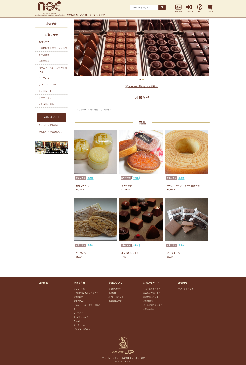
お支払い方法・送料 (152, 293)
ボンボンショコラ (47, 85)
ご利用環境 (148, 301)
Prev (77, 47)
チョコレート (45, 91)
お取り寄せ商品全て (49, 104)
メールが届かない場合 (152, 305)
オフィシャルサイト (186, 289)
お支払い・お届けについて (52, 132)
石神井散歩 (44, 55)
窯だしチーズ (45, 42)
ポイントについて (116, 297)
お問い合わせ (149, 309)
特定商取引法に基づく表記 (133, 358)
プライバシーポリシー (110, 358)
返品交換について (151, 297)
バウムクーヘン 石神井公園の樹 (183, 186)
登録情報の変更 (115, 301)
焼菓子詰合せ (45, 61)
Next (205, 47)
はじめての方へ (115, 289)
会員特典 (112, 293)
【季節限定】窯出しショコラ (53, 48)
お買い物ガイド (51, 117)
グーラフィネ (45, 98)
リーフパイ (44, 78)
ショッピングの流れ (49, 125)
